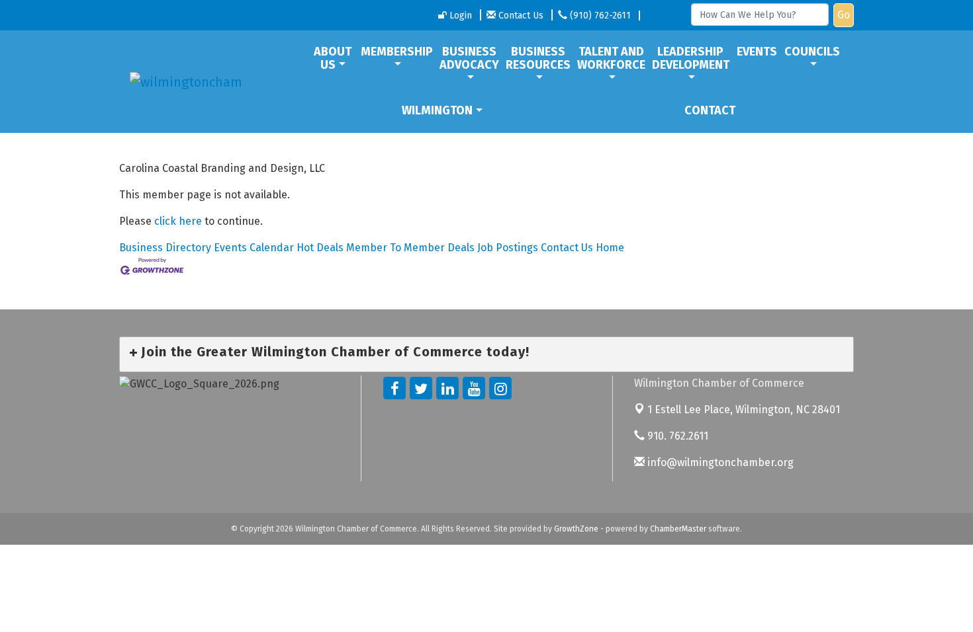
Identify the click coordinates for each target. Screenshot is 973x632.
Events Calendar (254, 247)
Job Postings (507, 247)
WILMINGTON (437, 110)
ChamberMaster (678, 528)
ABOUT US (332, 58)
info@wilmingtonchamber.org (719, 462)
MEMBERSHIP (397, 51)
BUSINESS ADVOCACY (469, 58)
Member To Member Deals (410, 247)
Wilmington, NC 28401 (743, 409)
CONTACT (709, 110)
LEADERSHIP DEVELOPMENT (690, 58)
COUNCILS (812, 51)
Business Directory (165, 247)
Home (610, 247)
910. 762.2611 (676, 436)
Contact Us (567, 247)
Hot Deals (320, 247)
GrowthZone (576, 528)
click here (178, 221)
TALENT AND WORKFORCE (611, 58)
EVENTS (757, 51)
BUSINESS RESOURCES (538, 58)
